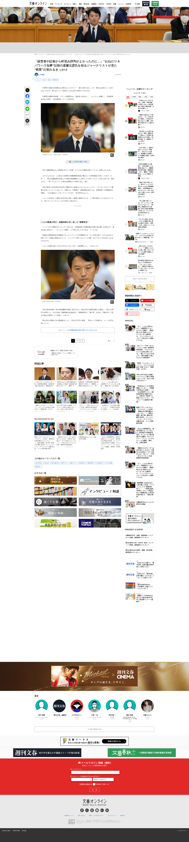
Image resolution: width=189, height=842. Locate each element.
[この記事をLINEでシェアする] (27, 109)
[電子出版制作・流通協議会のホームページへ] (71, 822)
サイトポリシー (112, 815)
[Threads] (92, 810)
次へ (109, 341)
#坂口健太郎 (55, 463)
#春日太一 (38, 466)
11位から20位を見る (140, 279)
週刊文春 (86, 4)
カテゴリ (66, 4)
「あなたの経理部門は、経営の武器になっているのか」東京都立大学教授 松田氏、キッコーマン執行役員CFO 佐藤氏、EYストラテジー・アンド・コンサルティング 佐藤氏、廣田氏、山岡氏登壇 (111, 443)
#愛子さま (73, 463)
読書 (114, 4)
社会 (44, 79)
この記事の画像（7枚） (79, 162)
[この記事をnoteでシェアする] (27, 115)
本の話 (24, 830)
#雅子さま (64, 463)
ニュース (41, 54)
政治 (49, 79)
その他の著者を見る (94, 729)
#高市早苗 (38, 463)
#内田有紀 (82, 463)
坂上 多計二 (143, 256)
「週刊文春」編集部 (144, 110)
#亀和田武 (90, 463)
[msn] (102, 810)
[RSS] (107, 810)
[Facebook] (82, 810)
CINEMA (108, 4)
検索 (138, 4)
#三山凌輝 (109, 463)
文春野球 (128, 4)
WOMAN (101, 4)
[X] (87, 810)
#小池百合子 (100, 463)
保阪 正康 (142, 127)
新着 (51, 4)
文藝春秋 (94, 4)
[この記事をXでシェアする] (27, 90)
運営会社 (122, 815)
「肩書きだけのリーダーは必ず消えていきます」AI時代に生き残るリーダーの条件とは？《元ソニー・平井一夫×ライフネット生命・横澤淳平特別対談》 (67, 441)
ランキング (58, 4)
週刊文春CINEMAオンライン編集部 (145, 241)
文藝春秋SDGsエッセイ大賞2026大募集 (87, 439)
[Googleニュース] (97, 810)
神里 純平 (142, 215)
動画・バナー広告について (96, 815)
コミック (121, 4)
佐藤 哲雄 (142, 229)
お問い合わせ (81, 815)
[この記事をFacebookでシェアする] (27, 96)
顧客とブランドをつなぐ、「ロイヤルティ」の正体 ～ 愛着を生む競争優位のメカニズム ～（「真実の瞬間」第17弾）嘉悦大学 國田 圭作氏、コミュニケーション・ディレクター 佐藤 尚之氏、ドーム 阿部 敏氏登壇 (44, 443)
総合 (144, 93)
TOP (35, 54)
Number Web (6, 830)
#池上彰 (46, 463)
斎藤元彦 (52, 88)
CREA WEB (16, 830)
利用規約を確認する (86, 784)
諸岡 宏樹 (142, 159)
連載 (80, 4)
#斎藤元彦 (55, 79)
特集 (74, 4)
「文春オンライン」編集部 (146, 272)
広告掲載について (68, 815)
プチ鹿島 (41, 74)
